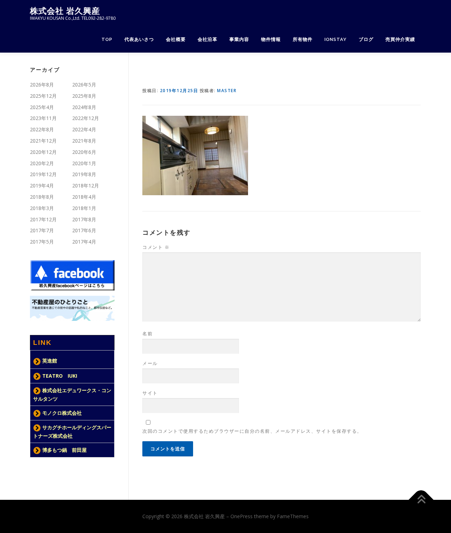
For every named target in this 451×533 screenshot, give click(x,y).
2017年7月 (42, 230)
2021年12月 (43, 140)
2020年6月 (84, 152)
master (226, 91)
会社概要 (176, 39)
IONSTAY (336, 39)
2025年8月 (84, 95)
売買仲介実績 (400, 39)
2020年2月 (42, 163)
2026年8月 (42, 84)
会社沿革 (207, 39)
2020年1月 (84, 163)
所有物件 (303, 39)
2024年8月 (84, 107)
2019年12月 (43, 174)
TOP (106, 39)
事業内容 (239, 39)
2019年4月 (42, 185)
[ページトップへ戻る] (421, 500)
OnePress (241, 516)
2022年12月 (85, 118)
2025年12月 (43, 95)
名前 (147, 333)
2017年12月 (43, 219)
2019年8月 (84, 174)
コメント (155, 247)
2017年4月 (84, 241)
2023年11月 (43, 118)
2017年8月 (84, 219)
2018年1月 (84, 208)
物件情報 (271, 39)
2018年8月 (42, 196)
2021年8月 (84, 140)
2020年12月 (43, 152)
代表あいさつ (139, 39)
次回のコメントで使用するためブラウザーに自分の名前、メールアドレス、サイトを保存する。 (252, 431)
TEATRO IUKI (59, 375)
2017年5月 (42, 241)
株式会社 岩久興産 (65, 11)
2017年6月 (84, 230)
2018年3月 (42, 208)
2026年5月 (84, 84)
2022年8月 (42, 129)
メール (150, 363)
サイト (150, 393)
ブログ (366, 39)
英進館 (49, 360)
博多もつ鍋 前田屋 (64, 450)
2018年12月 (85, 185)
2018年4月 (84, 196)
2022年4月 (84, 129)
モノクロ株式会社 (62, 412)
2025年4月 (42, 107)
